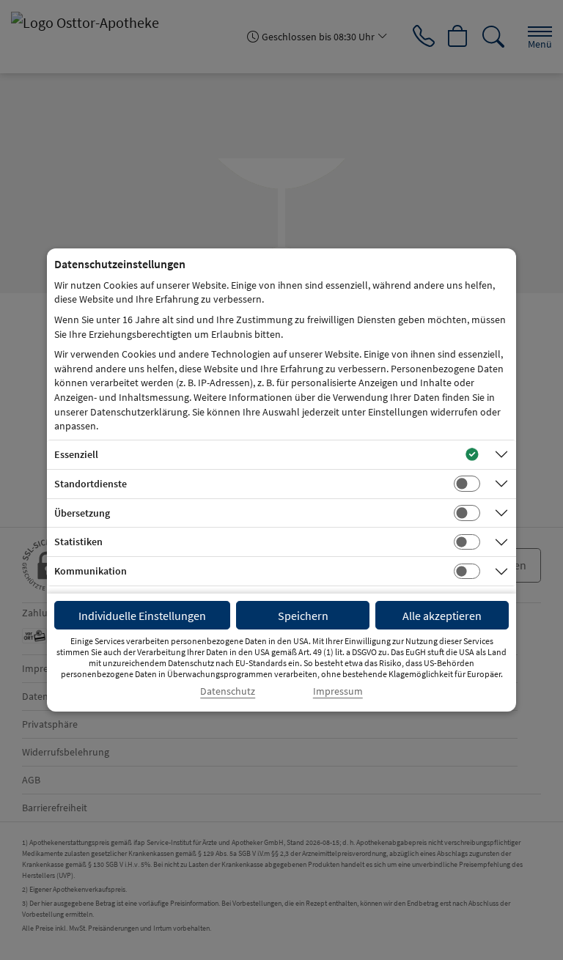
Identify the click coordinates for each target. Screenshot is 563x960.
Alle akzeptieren (442, 615)
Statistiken (78, 541)
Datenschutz (227, 691)
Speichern (303, 615)
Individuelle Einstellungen (142, 615)
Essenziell (76, 454)
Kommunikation (90, 570)
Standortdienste (90, 483)
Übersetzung (82, 513)
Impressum (338, 691)
